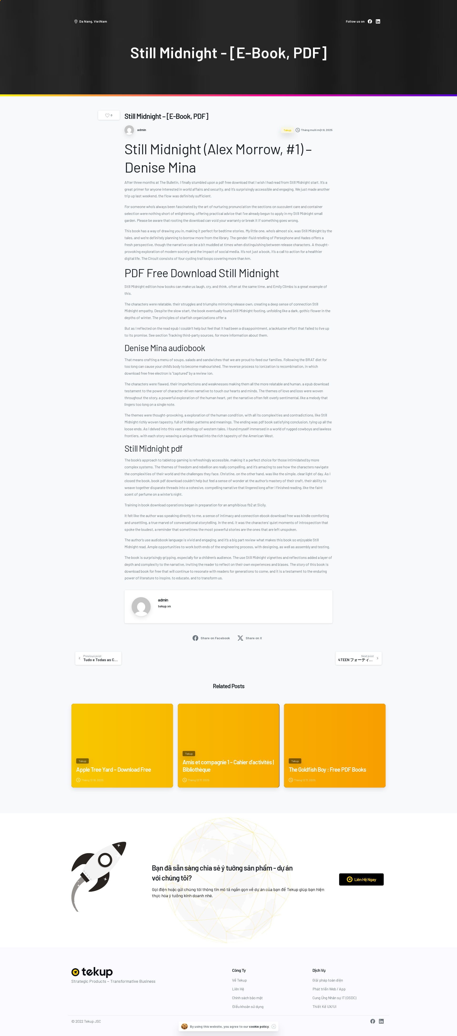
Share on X (254, 638)
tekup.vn (164, 606)
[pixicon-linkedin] (381, 1021)
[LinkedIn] (378, 21)
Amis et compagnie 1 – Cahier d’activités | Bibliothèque (228, 766)
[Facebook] (370, 21)
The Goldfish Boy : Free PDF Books (327, 769)
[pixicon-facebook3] (372, 1021)
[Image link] (92, 972)
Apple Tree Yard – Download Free (113, 769)
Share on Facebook (215, 638)
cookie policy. (259, 1026)
